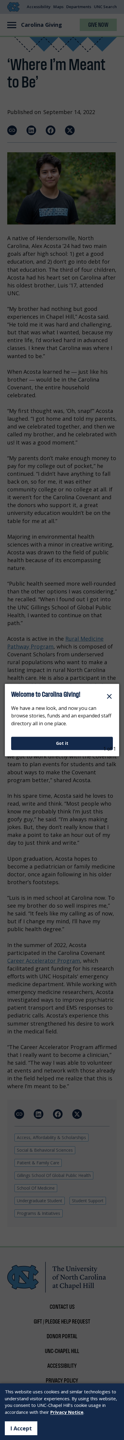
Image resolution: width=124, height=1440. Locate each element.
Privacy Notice (66, 1412)
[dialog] (62, 720)
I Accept (21, 1428)
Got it (62, 743)
